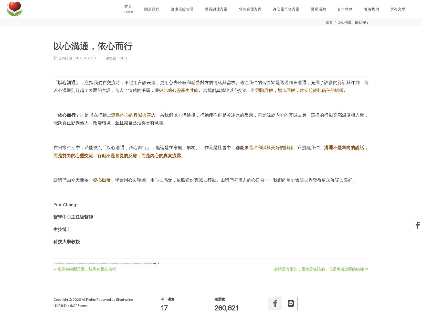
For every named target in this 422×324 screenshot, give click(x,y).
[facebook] (275, 303)
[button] (152, 9)
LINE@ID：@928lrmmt (70, 306)
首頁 (329, 22)
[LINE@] (291, 303)
